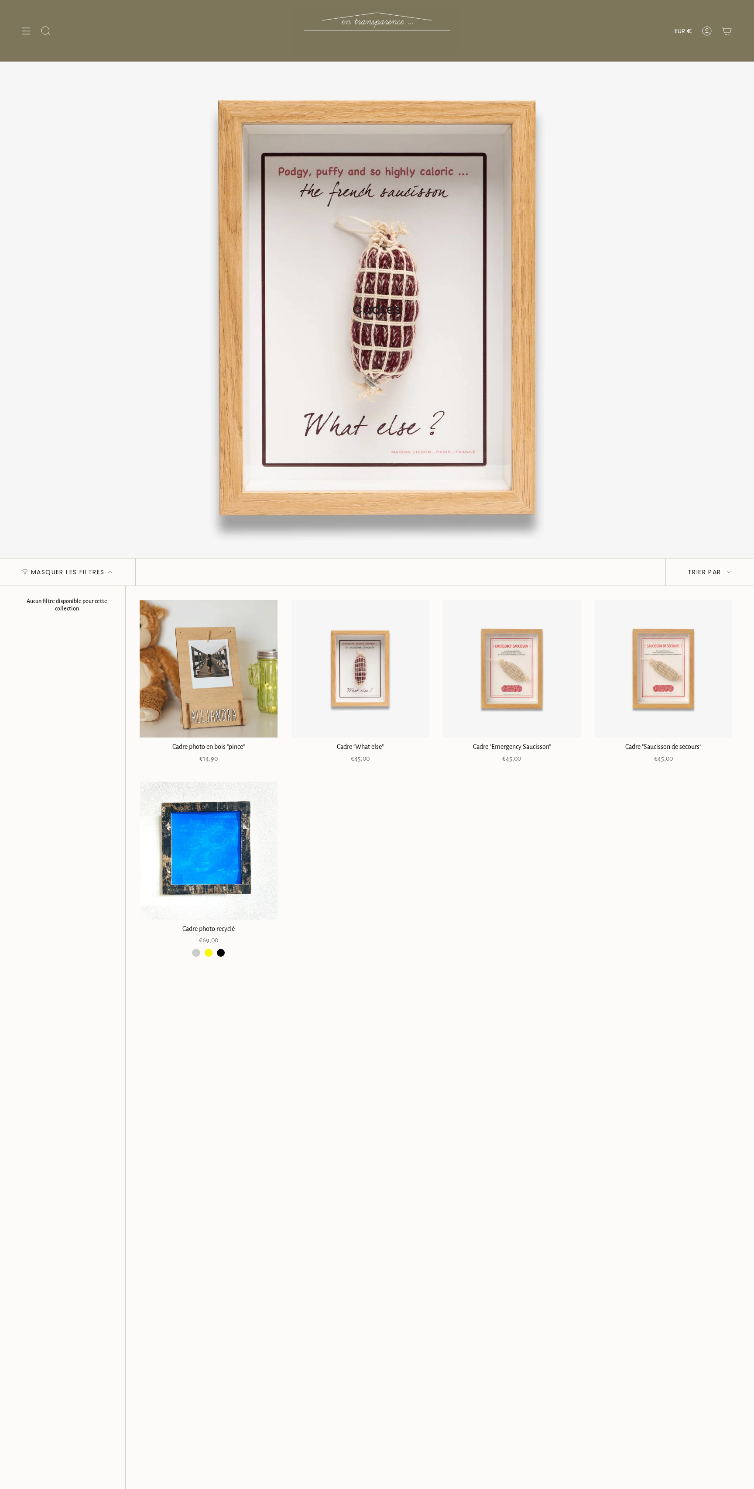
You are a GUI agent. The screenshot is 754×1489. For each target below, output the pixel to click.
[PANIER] (727, 31)
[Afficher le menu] (26, 31)
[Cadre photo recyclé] (209, 851)
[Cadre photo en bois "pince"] (209, 669)
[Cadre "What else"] (360, 669)
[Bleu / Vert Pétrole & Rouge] (196, 953)
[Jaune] (208, 953)
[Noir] (221, 953)
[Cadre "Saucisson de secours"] (664, 669)
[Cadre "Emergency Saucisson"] (512, 669)
